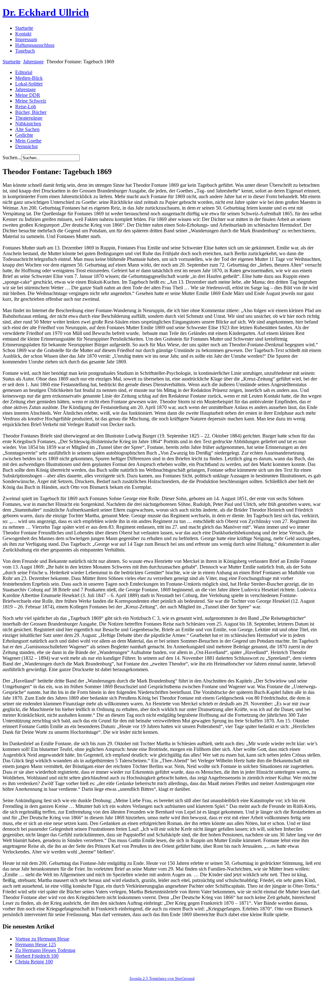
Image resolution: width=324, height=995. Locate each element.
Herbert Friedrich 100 (37, 956)
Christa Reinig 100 (34, 961)
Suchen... (12, 157)
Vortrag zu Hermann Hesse (42, 938)
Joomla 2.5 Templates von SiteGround (162, 978)
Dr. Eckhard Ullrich (46, 12)
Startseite (12, 61)
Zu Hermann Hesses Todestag (45, 950)
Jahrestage (33, 61)
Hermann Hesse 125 (35, 944)
